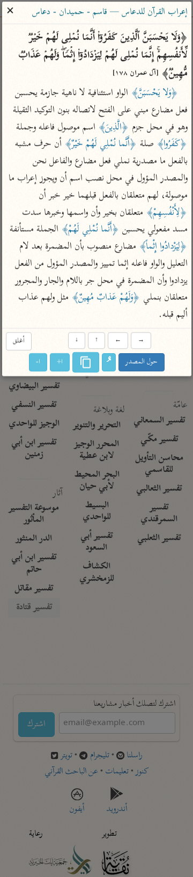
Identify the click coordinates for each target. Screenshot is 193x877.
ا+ (60, 362)
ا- (38, 362)
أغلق (18, 341)
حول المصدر (141, 362)
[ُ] (109, 363)
